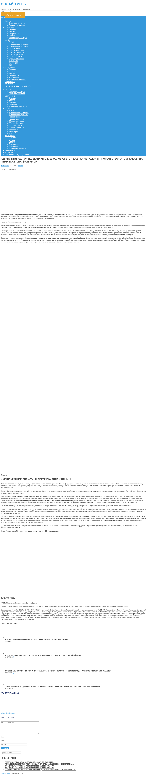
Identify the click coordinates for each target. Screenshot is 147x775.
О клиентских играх (17, 25)
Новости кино (14, 48)
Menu (3, 17)
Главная (8, 21)
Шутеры (12, 71)
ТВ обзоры (13, 63)
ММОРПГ (12, 31)
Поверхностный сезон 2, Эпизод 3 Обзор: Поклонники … (29, 762)
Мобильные (10, 82)
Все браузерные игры (18, 38)
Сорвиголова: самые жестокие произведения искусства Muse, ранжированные (40, 770)
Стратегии (13, 36)
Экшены (12, 29)
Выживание (14, 77)
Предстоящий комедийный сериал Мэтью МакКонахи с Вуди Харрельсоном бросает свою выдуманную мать (54, 687)
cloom (21, 166)
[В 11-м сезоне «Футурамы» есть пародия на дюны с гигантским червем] (10, 638)
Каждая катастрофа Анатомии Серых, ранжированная (29, 766)
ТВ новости (13, 61)
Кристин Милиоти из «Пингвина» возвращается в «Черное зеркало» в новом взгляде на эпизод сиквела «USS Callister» (58, 671)
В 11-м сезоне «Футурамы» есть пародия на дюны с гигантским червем (36, 640)
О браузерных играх (17, 23)
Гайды (7, 40)
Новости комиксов (16, 50)
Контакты (9, 84)
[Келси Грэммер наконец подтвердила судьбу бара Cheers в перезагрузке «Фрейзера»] (10, 653)
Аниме (11, 42)
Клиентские (10, 67)
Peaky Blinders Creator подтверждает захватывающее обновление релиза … (39, 764)
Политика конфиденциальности (18, 86)
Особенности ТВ (15, 56)
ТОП (10, 65)
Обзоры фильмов (16, 54)
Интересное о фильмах (18, 46)
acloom (3, 713)
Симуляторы (14, 33)
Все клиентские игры (17, 80)
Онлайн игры (14, 4)
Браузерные (10, 27)
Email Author (10, 713)
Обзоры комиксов (16, 52)
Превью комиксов (16, 59)
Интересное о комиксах (18, 44)
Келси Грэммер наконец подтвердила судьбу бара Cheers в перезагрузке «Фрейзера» (43, 655)
